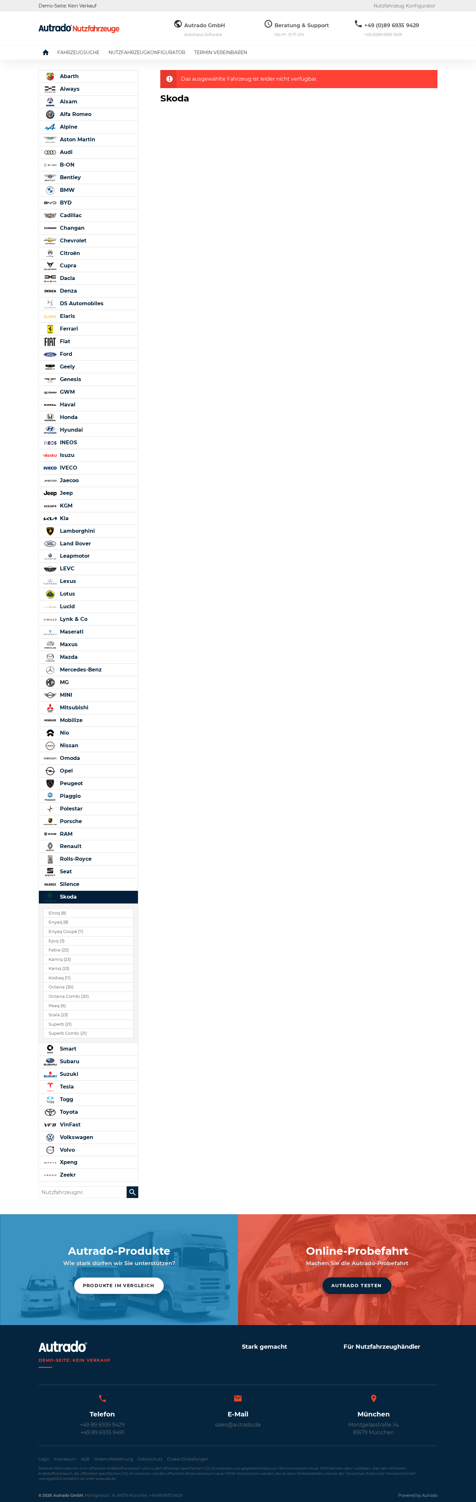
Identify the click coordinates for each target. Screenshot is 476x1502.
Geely (66, 367)
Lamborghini (76, 531)
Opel (65, 771)
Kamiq (60, 959)
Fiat (64, 341)
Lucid (66, 606)
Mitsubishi (73, 707)
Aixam (67, 102)
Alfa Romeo (74, 114)
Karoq (59, 968)
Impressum (65, 1459)
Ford (65, 354)
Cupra (67, 265)
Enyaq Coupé (66, 931)
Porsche (70, 821)
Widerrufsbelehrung (113, 1459)
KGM (65, 506)
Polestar (70, 809)
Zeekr (67, 1175)
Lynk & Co (72, 619)
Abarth (68, 76)
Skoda (67, 897)
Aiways (69, 89)
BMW (66, 190)
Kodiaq (60, 977)
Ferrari (68, 329)
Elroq (57, 913)
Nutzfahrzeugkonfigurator (146, 52)
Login (44, 1459)
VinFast (69, 1125)
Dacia (66, 278)
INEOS (67, 442)
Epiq (56, 940)
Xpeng (67, 1162)
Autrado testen (356, 1285)
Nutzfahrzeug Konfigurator (405, 6)
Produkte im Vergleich (118, 1285)
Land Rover (74, 544)
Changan (71, 228)
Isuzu (66, 455)
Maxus (68, 644)
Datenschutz (150, 1459)
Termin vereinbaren (220, 52)
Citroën (69, 253)
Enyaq (58, 922)
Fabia (59, 950)
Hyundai (70, 430)
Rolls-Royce (75, 859)
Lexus (67, 581)
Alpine (67, 127)
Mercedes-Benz (80, 670)
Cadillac (70, 215)
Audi (65, 152)
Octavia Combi (69, 996)
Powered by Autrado (417, 1495)
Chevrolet (72, 241)
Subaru (68, 1061)
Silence (68, 884)
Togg (65, 1099)
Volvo (66, 1150)
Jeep (65, 493)
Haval (66, 405)
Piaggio (69, 796)
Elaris (66, 316)
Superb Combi (68, 1033)
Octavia (61, 986)
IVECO (67, 468)
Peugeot (70, 783)
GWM (66, 392)
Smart (67, 1049)
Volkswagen (75, 1137)
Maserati (71, 632)
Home (50, 52)
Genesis (69, 379)
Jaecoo (68, 480)
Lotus (66, 594)
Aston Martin (76, 139)
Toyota (68, 1112)
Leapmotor (74, 556)
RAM (65, 834)
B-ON (66, 165)
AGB (85, 1459)
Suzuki (68, 1074)
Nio (63, 733)
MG (63, 682)
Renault (70, 846)
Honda (68, 417)
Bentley (69, 177)
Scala (58, 1014)
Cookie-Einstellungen (187, 1459)
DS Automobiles (81, 303)
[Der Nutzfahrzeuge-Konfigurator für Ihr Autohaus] (79, 28)
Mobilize (70, 720)
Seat (65, 871)
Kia (63, 518)
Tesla (66, 1087)
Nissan (68, 745)
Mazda (68, 657)
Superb (60, 1024)
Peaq (57, 1005)
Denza (67, 291)
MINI (65, 695)
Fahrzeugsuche (78, 52)
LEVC (66, 568)
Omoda (69, 758)
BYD (65, 203)
